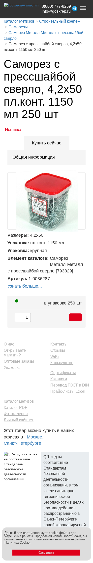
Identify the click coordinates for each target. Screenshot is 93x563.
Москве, (35, 436)
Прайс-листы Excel (67, 391)
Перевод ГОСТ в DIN (69, 385)
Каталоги (58, 379)
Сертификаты (63, 373)
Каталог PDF (15, 407)
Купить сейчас (46, 142)
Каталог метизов (19, 401)
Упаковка (12, 367)
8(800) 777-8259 (56, 6)
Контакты (58, 344)
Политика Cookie (17, 542)
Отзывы (57, 350)
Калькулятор (61, 363)
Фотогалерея (16, 414)
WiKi (54, 356)
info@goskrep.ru (56, 11)
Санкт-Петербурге (22, 443)
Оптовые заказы (19, 361)
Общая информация (33, 157)
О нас (9, 344)
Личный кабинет (18, 420)
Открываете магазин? (15, 352)
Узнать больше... (24, 286)
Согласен (46, 553)
